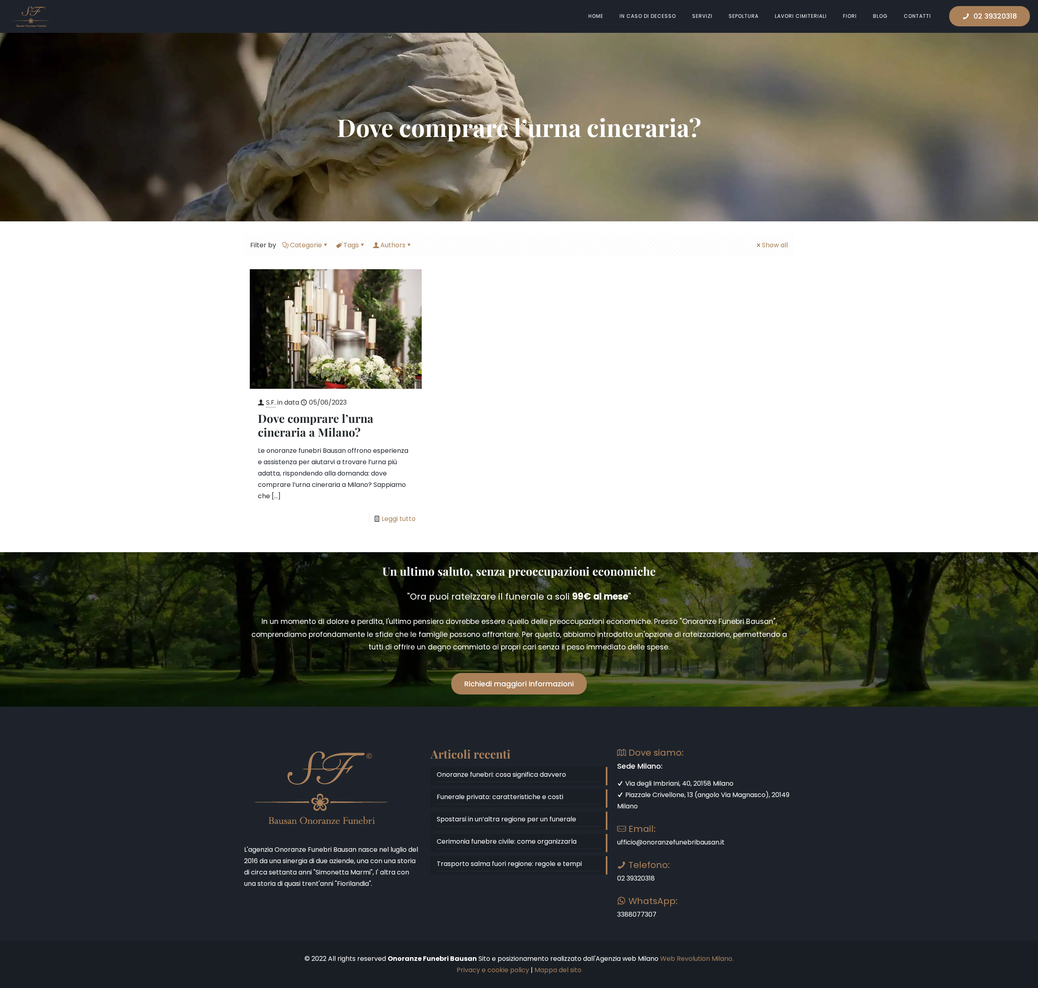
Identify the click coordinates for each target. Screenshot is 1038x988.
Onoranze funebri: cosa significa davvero (501, 774)
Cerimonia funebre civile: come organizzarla (507, 841)
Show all (775, 245)
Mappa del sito (557, 970)
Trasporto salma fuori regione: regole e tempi (509, 863)
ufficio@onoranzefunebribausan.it (671, 842)
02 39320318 (995, 16)
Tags (351, 245)
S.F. (271, 402)
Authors (392, 245)
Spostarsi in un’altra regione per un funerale (506, 819)
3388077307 (636, 914)
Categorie (306, 245)
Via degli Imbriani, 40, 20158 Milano (678, 783)
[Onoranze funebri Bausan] (31, 16)
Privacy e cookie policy (493, 970)
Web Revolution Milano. (696, 958)
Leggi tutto (399, 518)
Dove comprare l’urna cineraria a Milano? (315, 425)
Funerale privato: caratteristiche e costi (500, 797)
